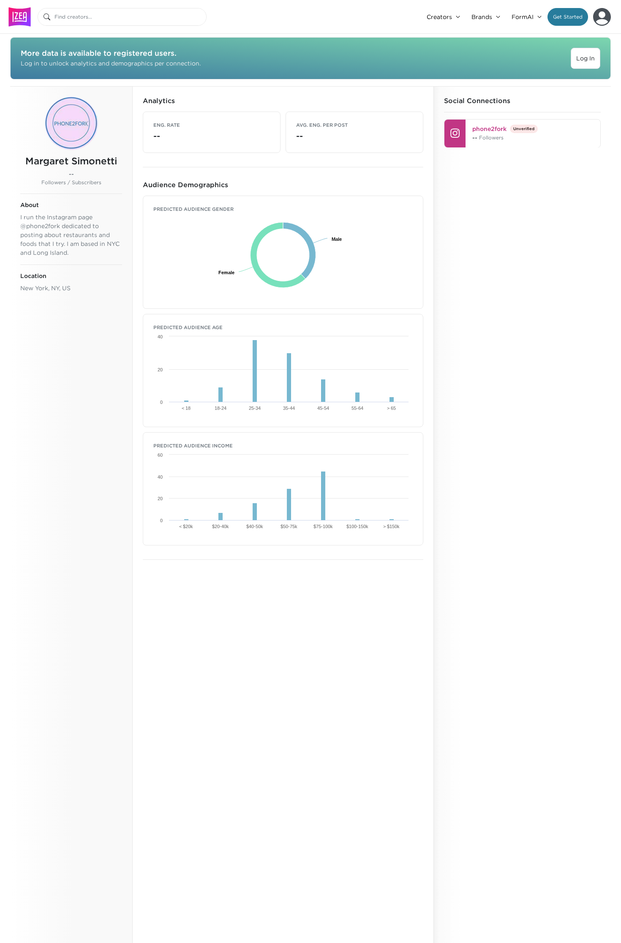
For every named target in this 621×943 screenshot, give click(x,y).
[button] (567, 17)
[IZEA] (19, 17)
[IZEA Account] (602, 16)
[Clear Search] (201, 17)
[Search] (46, 17)
